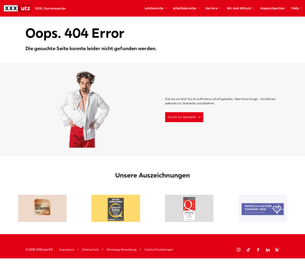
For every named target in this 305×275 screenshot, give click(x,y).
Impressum (66, 249)
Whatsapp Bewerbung (121, 249)
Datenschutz (90, 249)
